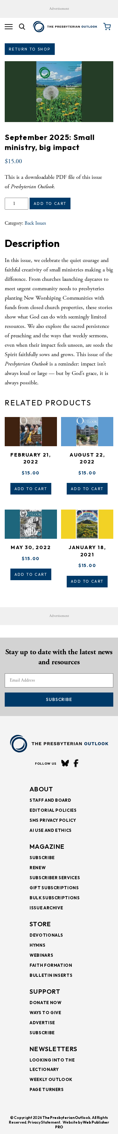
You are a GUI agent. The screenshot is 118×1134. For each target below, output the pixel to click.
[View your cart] (107, 26)
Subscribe (59, 699)
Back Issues (35, 223)
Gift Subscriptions (54, 887)
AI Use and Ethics (51, 830)
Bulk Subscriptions (55, 897)
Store (40, 924)
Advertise (42, 1022)
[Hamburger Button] (9, 27)
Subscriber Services (55, 877)
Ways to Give (45, 1012)
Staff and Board (50, 800)
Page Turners (47, 1089)
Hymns (37, 945)
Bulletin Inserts (51, 975)
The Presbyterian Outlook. (66, 1117)
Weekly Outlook (51, 1079)
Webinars (41, 955)
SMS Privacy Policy (53, 820)
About (41, 789)
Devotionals (46, 935)
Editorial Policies (53, 810)
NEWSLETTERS (53, 1049)
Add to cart (50, 203)
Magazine (47, 846)
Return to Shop (30, 49)
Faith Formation (51, 965)
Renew (38, 867)
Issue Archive (46, 907)
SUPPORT (45, 991)
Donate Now (46, 1002)
